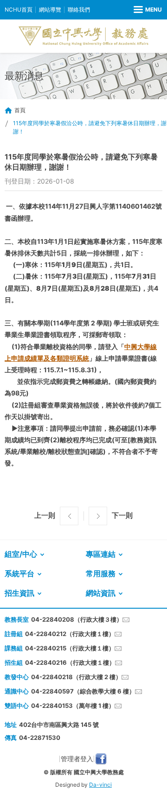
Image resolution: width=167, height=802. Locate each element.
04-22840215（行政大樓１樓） (70, 648)
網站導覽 (50, 9)
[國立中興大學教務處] (83, 36)
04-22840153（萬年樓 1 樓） (73, 705)
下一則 (122, 515)
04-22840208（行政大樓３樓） (76, 619)
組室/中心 (21, 554)
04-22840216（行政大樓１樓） (70, 662)
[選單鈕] (148, 9)
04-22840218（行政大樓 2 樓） (76, 677)
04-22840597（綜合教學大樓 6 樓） (83, 691)
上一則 (44, 515)
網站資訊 (101, 593)
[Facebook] (101, 758)
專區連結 (101, 554)
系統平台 (19, 573)
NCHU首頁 (18, 9)
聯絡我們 (79, 9)
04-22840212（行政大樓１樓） (70, 633)
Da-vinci (100, 784)
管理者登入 (77, 759)
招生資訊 (19, 593)
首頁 (20, 110)
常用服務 (101, 573)
